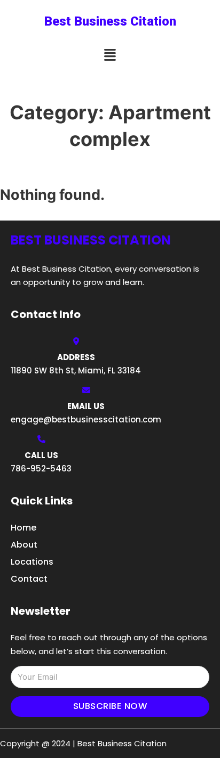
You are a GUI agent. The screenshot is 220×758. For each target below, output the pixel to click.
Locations (32, 562)
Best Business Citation (110, 21)
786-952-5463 (41, 468)
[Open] (110, 55)
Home (23, 527)
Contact (29, 579)
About (24, 545)
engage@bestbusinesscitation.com (86, 419)
